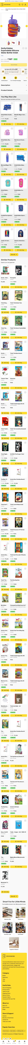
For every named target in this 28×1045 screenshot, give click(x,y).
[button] (22, 5)
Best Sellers (13, 1030)
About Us (5, 1005)
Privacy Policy (6, 989)
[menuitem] (3, 1042)
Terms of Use (6, 991)
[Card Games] (20, 927)
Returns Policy (6, 995)
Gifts (4, 981)
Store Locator (6, 1007)
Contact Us (5, 1019)
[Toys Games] (20, 912)
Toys (4, 979)
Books (4, 975)
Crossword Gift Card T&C (9, 999)
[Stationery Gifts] (7, 912)
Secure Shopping (7, 987)
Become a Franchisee (8, 1017)
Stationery (5, 977)
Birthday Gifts (20, 1030)
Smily (2, 55)
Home (2, 9)
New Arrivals (6, 1030)
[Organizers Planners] (14, 942)
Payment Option (7, 997)
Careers (5, 1015)
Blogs (4, 1009)
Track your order (7, 1021)
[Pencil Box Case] (7, 927)
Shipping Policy (6, 993)
